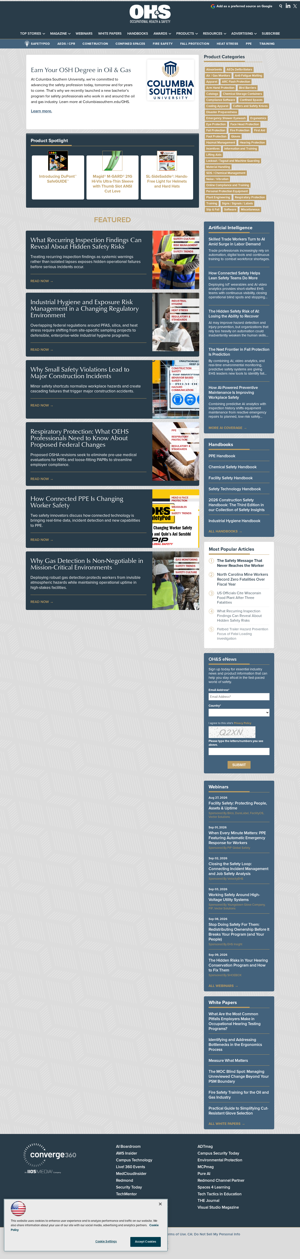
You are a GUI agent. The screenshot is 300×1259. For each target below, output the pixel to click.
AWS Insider (126, 1153)
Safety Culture (184, 238)
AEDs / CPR (66, 44)
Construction (95, 44)
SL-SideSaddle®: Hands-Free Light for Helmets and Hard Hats (167, 181)
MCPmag (206, 1166)
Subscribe (271, 34)
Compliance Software (220, 100)
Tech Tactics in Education (220, 1194)
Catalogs (212, 94)
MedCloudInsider (131, 1173)
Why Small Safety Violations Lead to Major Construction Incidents (79, 372)
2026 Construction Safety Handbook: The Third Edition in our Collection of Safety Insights (237, 505)
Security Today (129, 1187)
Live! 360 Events (130, 1166)
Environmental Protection (220, 1160)
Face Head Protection (244, 124)
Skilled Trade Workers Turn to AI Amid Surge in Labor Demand (237, 242)
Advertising (242, 34)
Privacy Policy (242, 723)
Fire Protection (239, 130)
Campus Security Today (218, 1153)
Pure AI (204, 1173)
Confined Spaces (130, 44)
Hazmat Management (220, 142)
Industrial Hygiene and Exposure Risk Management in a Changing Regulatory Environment (84, 308)
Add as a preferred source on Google (244, 6)
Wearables (179, 507)
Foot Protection (216, 136)
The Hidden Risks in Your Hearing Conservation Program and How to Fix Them (238, 965)
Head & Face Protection (180, 499)
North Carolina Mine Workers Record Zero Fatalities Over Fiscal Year (242, 579)
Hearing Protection (252, 142)
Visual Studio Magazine (218, 1207)
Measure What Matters (228, 1060)
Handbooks (137, 34)
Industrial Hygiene (179, 302)
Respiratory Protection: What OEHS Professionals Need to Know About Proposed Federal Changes (79, 438)
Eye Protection (216, 124)
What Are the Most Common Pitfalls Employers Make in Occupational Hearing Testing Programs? (235, 1021)
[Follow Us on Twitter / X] (295, 6)
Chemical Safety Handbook (233, 467)
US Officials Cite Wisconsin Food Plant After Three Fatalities (239, 598)
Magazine (58, 34)
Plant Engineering (218, 197)
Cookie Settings (106, 1241)
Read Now (39, 281)
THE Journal (208, 1200)
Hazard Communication (182, 389)
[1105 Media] (43, 1172)
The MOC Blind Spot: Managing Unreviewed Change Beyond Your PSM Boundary (239, 1076)
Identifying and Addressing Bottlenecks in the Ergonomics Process (235, 1044)
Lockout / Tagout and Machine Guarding (233, 161)
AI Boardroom (128, 1146)
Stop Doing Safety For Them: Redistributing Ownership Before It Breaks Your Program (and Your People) (239, 932)
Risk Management (185, 245)
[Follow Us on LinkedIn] (288, 5)
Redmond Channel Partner (221, 1180)
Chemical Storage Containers (242, 94)
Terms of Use (175, 1234)
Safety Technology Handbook (235, 489)
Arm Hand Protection (220, 88)
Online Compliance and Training (227, 185)
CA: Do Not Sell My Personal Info (214, 1234)
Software (230, 209)
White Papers (110, 34)
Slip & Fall (212, 209)
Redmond (124, 1180)
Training (267, 44)
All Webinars (221, 986)
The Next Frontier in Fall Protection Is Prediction (239, 352)
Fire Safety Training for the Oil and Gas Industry (239, 1095)
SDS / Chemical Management (225, 173)
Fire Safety (163, 44)
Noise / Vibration (217, 179)
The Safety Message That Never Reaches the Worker (240, 563)
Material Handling (218, 167)
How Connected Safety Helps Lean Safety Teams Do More (234, 276)
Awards (160, 34)
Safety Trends (183, 251)
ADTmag (205, 1146)
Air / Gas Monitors (218, 76)
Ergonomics (258, 118)
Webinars (84, 34)
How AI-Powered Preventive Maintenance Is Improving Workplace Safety (233, 392)
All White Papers (224, 1124)
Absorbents (214, 69)
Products (185, 34)
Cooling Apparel (217, 106)
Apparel (211, 82)
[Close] (160, 1204)
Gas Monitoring (187, 559)
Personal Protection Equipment (227, 191)
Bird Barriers (247, 88)
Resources (212, 34)
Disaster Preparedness (221, 112)
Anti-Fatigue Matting (248, 76)
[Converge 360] (49, 1155)
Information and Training (240, 149)
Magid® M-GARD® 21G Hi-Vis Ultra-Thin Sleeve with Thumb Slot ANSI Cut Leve (112, 184)
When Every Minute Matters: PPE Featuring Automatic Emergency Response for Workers (237, 838)
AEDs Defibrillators (239, 69)
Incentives (213, 149)
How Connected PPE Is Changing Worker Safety (76, 501)
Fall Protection (194, 44)
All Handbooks (223, 531)
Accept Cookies (145, 1242)
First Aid (259, 130)
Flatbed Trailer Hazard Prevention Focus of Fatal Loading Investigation (242, 634)
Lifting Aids (213, 155)
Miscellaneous (250, 209)
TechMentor (126, 1194)
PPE (249, 44)
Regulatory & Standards (181, 318)
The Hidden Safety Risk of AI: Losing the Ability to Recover (234, 314)
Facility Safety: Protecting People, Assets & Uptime (238, 806)
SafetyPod (40, 44)
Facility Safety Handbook (231, 478)
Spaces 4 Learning (214, 1187)
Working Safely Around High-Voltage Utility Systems (234, 897)
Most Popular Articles (231, 549)
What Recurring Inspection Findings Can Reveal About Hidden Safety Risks (86, 243)
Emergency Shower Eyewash (226, 118)
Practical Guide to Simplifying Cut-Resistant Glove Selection (238, 1111)
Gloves (235, 136)
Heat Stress (227, 44)
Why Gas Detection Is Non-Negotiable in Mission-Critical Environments (86, 563)
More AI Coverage (225, 428)
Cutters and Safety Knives (250, 106)
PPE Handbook (222, 456)
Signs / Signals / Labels (237, 203)
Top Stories (30, 34)
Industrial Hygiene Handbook (234, 520)
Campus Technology (134, 1160)
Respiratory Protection (180, 438)
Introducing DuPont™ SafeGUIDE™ (58, 179)
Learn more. (41, 111)
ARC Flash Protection (236, 82)
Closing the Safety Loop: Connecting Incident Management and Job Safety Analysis (238, 868)
